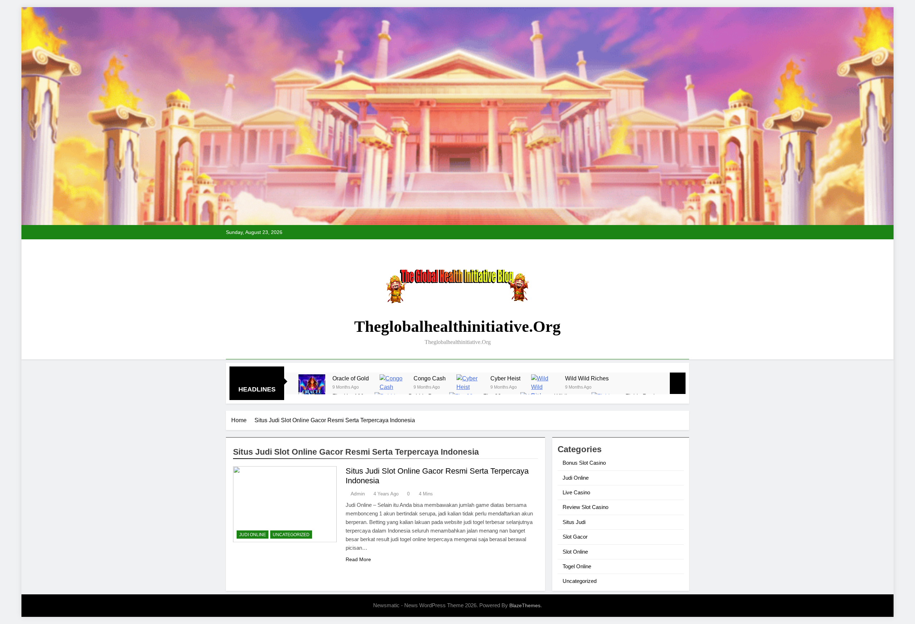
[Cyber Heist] (469, 387)
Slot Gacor (575, 537)
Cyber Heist (505, 378)
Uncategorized (291, 534)
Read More (358, 559)
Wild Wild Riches (587, 378)
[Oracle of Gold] (311, 387)
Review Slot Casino (585, 507)
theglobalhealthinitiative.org (457, 326)
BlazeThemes (524, 605)
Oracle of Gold (350, 378)
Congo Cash (430, 378)
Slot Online (575, 552)
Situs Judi (574, 522)
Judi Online (252, 534)
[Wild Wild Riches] (544, 387)
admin (358, 493)
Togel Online (577, 566)
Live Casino (576, 492)
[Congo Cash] (393, 387)
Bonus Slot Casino (584, 463)
